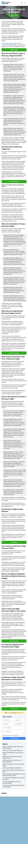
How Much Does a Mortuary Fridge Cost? (13, 750)
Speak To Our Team (14, 353)
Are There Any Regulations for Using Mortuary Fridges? (12, 782)
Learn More (14, 542)
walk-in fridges (17, 130)
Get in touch (14, 15)
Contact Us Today (14, 641)
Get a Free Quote (14, 181)
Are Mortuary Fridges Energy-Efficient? (12, 768)
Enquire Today (14, 50)
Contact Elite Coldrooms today (9, 43)
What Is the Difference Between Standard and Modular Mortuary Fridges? (14, 774)
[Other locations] (21, 3)
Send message (14, 738)
